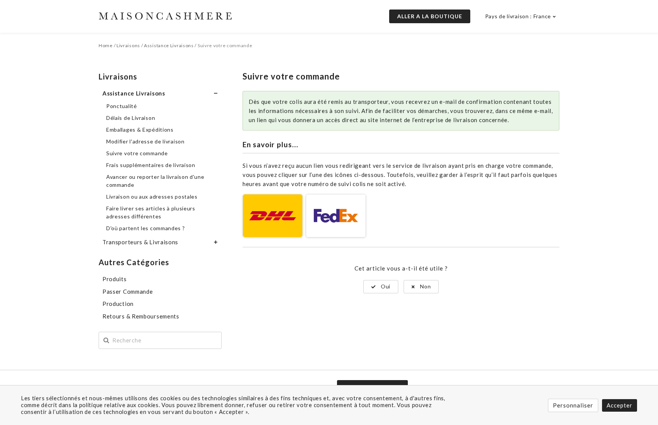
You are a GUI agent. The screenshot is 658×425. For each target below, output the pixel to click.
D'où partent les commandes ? (145, 228)
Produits (114, 278)
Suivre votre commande (137, 153)
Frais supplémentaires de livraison (150, 165)
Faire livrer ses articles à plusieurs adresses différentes (150, 212)
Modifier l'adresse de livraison (145, 141)
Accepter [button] (619, 405)
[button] (381, 286)
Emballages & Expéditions (140, 129)
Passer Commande (127, 291)
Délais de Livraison (130, 118)
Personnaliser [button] (573, 405)
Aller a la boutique (429, 16)
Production (118, 303)
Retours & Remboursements (140, 316)
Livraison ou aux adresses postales (152, 196)
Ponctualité (121, 106)
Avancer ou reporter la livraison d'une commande (155, 181)
